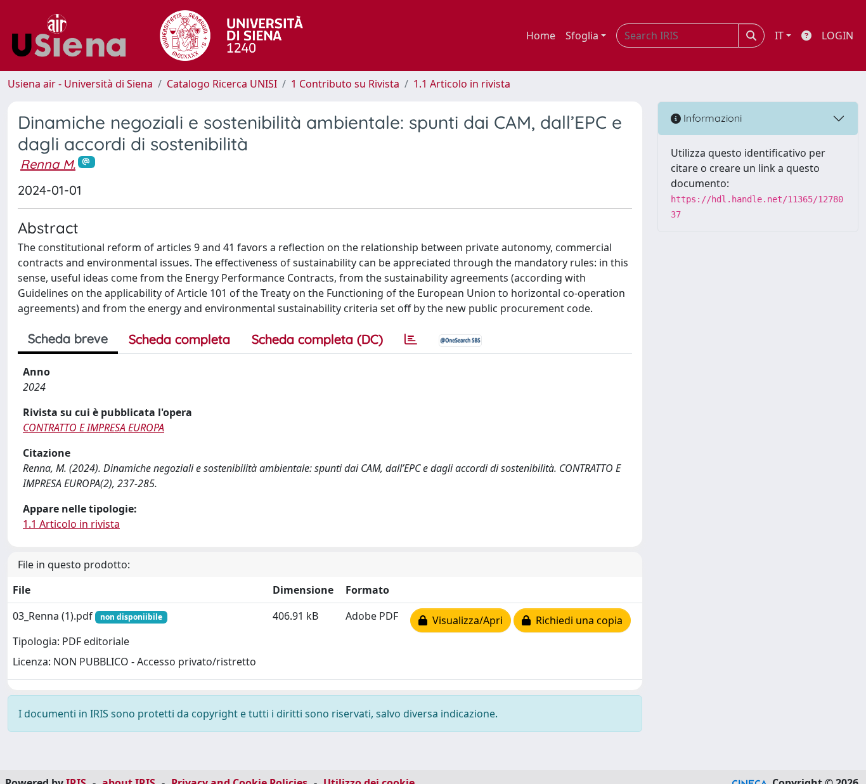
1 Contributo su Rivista (345, 84)
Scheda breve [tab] (68, 338)
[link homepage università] (231, 35)
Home (540, 35)
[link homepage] (73, 35)
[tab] (411, 339)
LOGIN (837, 35)
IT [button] (779, 35)
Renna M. (47, 164)
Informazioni (711, 118)
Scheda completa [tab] (179, 339)
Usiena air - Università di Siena (80, 84)
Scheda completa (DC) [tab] (317, 339)
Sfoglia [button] (581, 35)
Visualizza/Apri (465, 620)
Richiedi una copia (577, 620)
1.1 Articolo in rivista (461, 84)
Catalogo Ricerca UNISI (222, 84)
